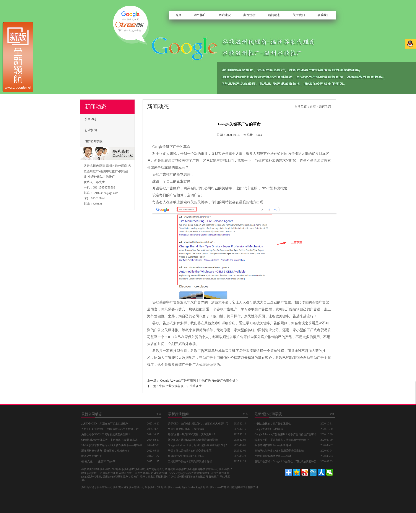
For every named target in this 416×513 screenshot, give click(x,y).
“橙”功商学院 (93, 141)
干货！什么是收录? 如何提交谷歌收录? (190, 450)
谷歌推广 (214, 476)
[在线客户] (410, 44)
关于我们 (299, 15)
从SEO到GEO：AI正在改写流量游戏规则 (104, 423)
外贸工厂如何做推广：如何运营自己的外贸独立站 (109, 429)
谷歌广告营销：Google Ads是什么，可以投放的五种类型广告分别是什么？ (285, 462)
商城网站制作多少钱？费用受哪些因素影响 (279, 450)
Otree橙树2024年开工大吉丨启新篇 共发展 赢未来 (109, 439)
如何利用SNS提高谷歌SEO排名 (186, 456)
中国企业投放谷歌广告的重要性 (180, 386)
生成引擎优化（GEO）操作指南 (186, 429)
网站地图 (225, 476)
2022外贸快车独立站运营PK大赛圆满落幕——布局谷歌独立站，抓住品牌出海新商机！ (111, 446)
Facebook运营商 (196, 487)
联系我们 (323, 15)
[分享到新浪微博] (304, 472)
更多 (158, 413)
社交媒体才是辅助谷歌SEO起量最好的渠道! (193, 439)
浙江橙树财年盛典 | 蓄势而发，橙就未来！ (105, 450)
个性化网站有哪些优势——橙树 (273, 456)
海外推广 (200, 15)
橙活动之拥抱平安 (91, 456)
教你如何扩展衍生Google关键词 (273, 445)
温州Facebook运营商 (175, 487)
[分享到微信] (329, 472)
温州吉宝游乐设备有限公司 (128, 487)
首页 (178, 15)
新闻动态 (274, 15)
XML (84, 480)
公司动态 (91, 119)
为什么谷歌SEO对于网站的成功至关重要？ (105, 434)
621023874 (98, 198)
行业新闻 (91, 130)
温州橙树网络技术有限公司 (242, 487)
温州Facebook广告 (216, 487)
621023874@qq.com (105, 193)
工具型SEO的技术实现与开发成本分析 (190, 461)
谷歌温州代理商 (154, 487)
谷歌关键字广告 (187, 160)
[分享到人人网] (321, 472)
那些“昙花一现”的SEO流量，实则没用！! (191, 434)
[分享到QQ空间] (296, 472)
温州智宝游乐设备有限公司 (96, 487)
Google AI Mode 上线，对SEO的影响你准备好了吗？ (198, 445)
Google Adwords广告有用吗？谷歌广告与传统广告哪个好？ (199, 380)
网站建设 (225, 15)
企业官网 (183, 181)
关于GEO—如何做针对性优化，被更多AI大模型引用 (198, 423)
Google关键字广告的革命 (171, 146)
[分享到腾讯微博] (313, 472)
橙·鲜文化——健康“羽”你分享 (98, 461)
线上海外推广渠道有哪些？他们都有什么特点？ (282, 439)
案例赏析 (249, 15)
